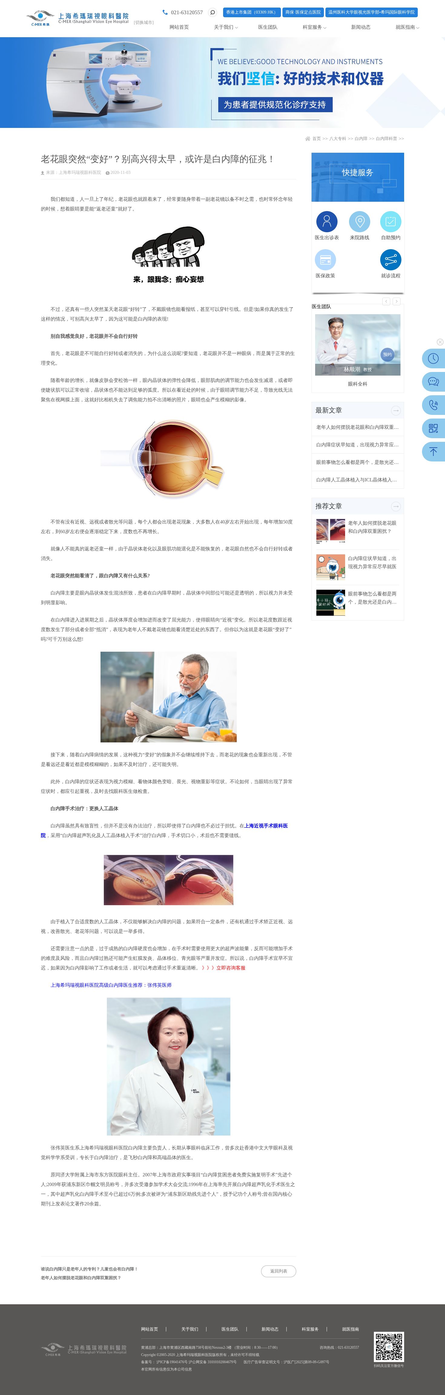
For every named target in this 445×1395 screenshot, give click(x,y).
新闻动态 (361, 27)
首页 (316, 138)
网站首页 (179, 27)
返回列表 (278, 1271)
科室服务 (312, 27)
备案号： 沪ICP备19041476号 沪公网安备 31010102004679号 (189, 1362)
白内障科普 (386, 138)
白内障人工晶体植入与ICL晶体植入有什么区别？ (357, 479)
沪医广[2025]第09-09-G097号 (306, 1362)
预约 (387, 354)
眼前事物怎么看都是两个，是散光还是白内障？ (357, 462)
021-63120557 (187, 12)
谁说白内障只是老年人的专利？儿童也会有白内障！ (89, 1269)
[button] (386, 301)
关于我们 (223, 27)
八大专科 (337, 138)
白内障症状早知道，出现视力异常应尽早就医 (357, 444)
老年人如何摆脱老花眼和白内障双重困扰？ (81, 1278)
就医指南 (405, 27)
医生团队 (268, 27)
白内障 (361, 138)
